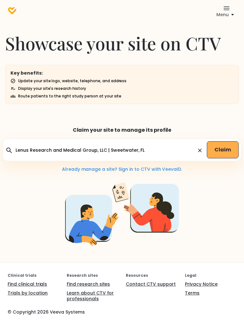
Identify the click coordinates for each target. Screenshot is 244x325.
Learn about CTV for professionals (90, 296)
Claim (222, 149)
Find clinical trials (27, 284)
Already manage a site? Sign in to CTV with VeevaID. (122, 169)
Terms (192, 293)
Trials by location (28, 293)
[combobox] (105, 150)
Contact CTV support (151, 284)
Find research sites (88, 284)
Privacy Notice (201, 284)
